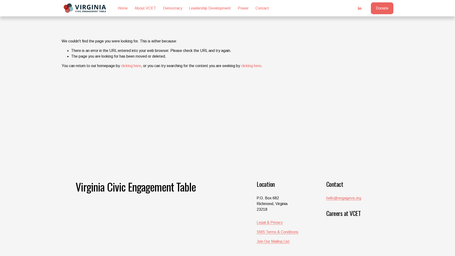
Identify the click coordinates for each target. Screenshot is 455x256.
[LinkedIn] (359, 8)
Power (243, 8)
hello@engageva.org (343, 198)
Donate (382, 8)
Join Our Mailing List (273, 241)
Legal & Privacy (270, 222)
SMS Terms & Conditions (277, 232)
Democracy (172, 8)
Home (123, 8)
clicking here (131, 66)
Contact (262, 8)
